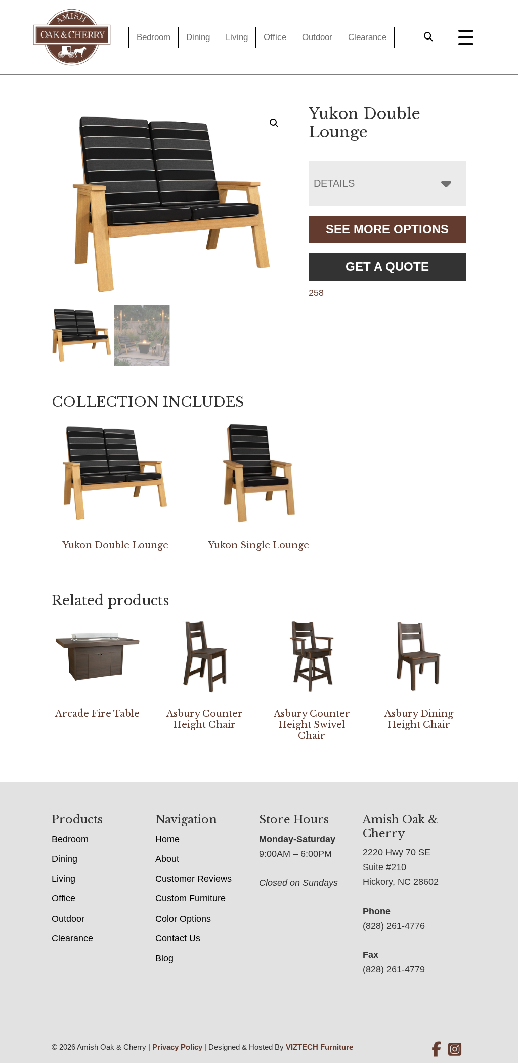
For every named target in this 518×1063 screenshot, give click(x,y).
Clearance (367, 37)
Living (237, 37)
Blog (164, 958)
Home (167, 839)
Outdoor (317, 37)
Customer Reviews (193, 879)
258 (316, 293)
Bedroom (153, 37)
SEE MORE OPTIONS (387, 229)
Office (275, 37)
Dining (198, 37)
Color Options (183, 919)
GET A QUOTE (387, 266)
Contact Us (177, 938)
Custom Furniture (190, 898)
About (167, 859)
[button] (274, 123)
